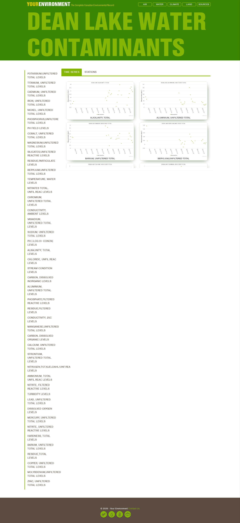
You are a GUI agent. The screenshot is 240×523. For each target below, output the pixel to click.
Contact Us (134, 508)
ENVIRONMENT (48, 4)
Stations (90, 72)
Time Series (71, 72)
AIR (145, 4)
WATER (159, 4)
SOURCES (204, 4)
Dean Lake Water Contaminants (117, 34)
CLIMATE (174, 4)
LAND (189, 4)
